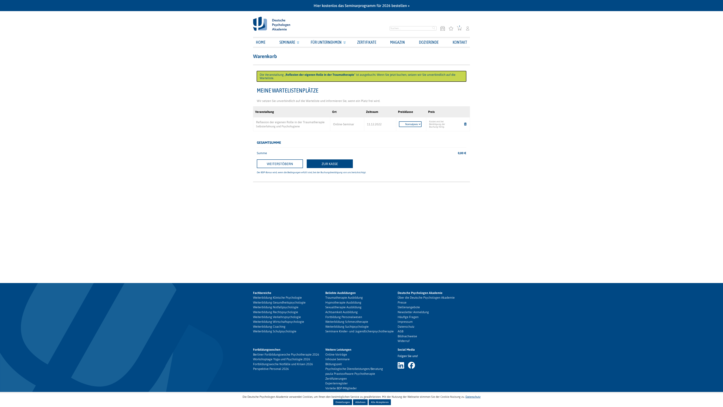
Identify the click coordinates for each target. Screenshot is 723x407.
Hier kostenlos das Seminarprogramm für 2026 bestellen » (362, 5)
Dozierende (429, 42)
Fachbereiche (262, 293)
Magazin (397, 42)
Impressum (405, 321)
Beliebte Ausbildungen (340, 293)
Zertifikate (366, 42)
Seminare (287, 42)
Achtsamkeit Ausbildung (341, 312)
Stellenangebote (409, 307)
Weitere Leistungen (338, 349)
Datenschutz (406, 326)
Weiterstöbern (280, 164)
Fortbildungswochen (266, 349)
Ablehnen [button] (360, 402)
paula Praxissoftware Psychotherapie (350, 373)
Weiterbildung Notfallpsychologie (275, 307)
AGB (400, 331)
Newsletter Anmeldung (413, 312)
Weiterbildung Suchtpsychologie (347, 326)
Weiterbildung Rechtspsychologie (275, 312)
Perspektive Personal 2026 (271, 368)
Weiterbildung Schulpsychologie (274, 331)
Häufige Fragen (408, 317)
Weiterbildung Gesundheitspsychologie (279, 302)
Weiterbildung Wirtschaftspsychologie (278, 321)
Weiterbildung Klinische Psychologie (277, 297)
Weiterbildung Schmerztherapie (346, 321)
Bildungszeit (333, 364)
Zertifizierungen (336, 378)
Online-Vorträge (336, 354)
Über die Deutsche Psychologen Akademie (426, 297)
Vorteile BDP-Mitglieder (341, 388)
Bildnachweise (407, 336)
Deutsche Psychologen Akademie (420, 293)
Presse (402, 302)
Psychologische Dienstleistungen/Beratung (354, 368)
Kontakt (460, 42)
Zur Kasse (330, 164)
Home (260, 42)
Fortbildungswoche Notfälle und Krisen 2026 (283, 364)
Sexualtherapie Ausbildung (343, 307)
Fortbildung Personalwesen (343, 317)
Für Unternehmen (326, 42)
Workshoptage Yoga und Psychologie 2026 (281, 359)
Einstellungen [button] (343, 402)
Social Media (406, 349)
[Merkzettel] (451, 28)
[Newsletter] (442, 28)
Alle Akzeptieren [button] (380, 402)
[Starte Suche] (433, 28)
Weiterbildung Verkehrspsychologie (277, 317)
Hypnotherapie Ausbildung (343, 302)
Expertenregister (336, 383)
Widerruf (404, 341)
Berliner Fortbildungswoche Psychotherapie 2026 (286, 354)
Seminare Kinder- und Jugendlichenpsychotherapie (359, 331)
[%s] (465, 124)
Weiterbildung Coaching (269, 326)
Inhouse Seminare (337, 359)
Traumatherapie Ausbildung (344, 297)
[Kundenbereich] (467, 28)
